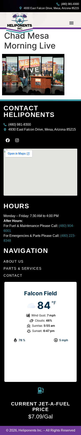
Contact (13, 275)
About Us (14, 261)
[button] (71, 23)
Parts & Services (23, 268)
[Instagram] (17, 140)
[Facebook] (8, 140)
